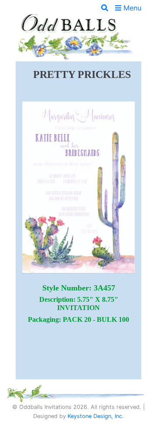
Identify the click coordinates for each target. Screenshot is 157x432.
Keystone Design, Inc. (96, 416)
